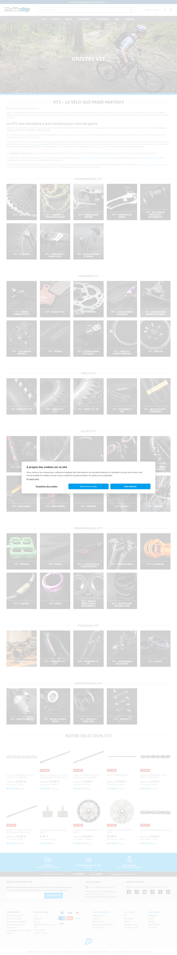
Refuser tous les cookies (88, 486)
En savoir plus (33, 479)
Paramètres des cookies (46, 486)
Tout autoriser (130, 486)
